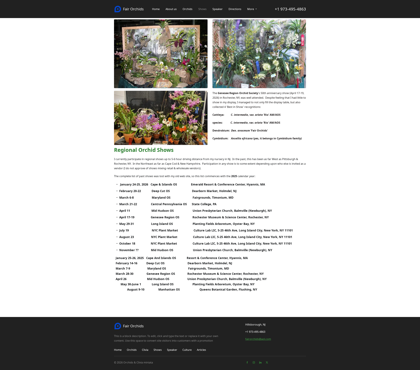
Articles (201, 350)
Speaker (172, 350)
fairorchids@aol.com (258, 339)
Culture (187, 350)
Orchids (132, 350)
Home (118, 350)
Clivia (145, 350)
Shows (158, 350)
